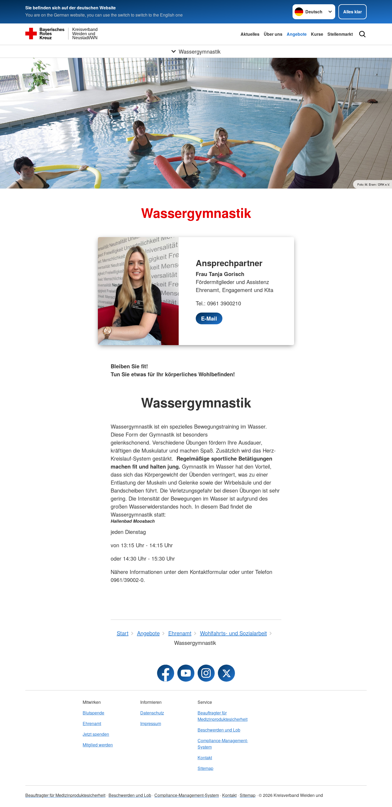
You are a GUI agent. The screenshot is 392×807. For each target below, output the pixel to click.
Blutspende (93, 713)
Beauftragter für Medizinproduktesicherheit (222, 716)
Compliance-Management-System (223, 743)
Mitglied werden (98, 745)
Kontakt (205, 757)
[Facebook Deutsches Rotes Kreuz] (165, 673)
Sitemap (205, 768)
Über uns (273, 34)
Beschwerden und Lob (219, 730)
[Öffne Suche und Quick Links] (362, 34)
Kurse (317, 34)
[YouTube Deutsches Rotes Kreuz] (185, 673)
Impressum (150, 723)
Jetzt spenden (96, 734)
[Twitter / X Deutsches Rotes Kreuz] (226, 673)
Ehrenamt (92, 723)
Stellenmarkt (340, 34)
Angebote (297, 34)
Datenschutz (152, 713)
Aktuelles (250, 34)
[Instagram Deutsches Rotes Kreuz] (206, 673)
